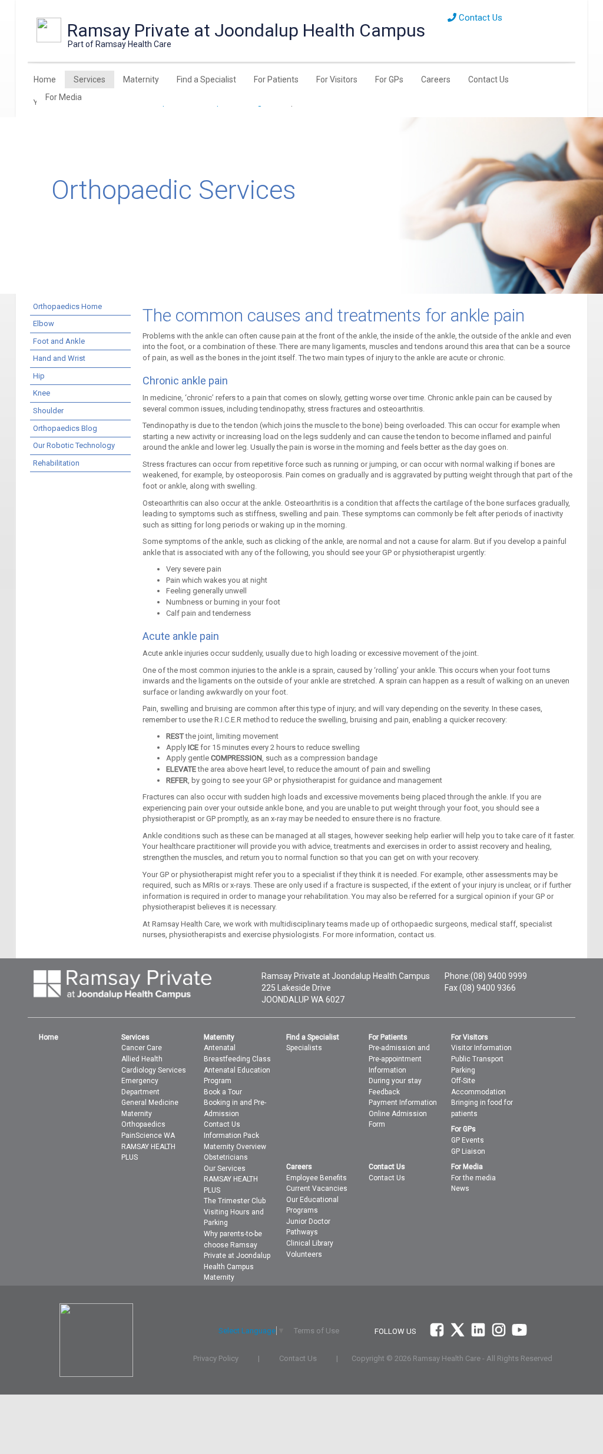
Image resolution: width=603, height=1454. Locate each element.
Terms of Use (316, 1330)
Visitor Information (481, 1048)
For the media (473, 1178)
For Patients (276, 79)
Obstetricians (226, 1157)
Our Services (225, 1168)
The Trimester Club (235, 1201)
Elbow (43, 323)
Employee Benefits (316, 1178)
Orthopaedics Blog (65, 428)
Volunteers (304, 1254)
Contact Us (479, 17)
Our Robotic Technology (74, 445)
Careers (435, 79)
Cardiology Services (153, 1070)
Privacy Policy (215, 1358)
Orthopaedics (143, 1124)
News (460, 1188)
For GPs (389, 79)
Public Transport (477, 1059)
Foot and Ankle (59, 341)
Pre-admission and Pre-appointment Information (399, 1059)
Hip (39, 375)
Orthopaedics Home (67, 306)
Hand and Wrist (59, 358)
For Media (63, 97)
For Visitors (336, 79)
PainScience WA (148, 1135)
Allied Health (142, 1059)
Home (45, 79)
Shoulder (48, 410)
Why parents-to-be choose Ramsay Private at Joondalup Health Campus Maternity (237, 1256)
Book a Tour (223, 1092)
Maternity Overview (235, 1147)
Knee (41, 393)
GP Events (467, 1140)
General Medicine (149, 1102)
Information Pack (231, 1135)
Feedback (384, 1092)
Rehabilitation (56, 463)
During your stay (395, 1081)
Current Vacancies (316, 1188)
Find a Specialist (206, 79)
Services (89, 79)
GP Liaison (468, 1151)
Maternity (141, 79)
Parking (463, 1070)
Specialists (304, 1048)
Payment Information (403, 1102)
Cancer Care (141, 1048)
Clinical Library (309, 1243)
